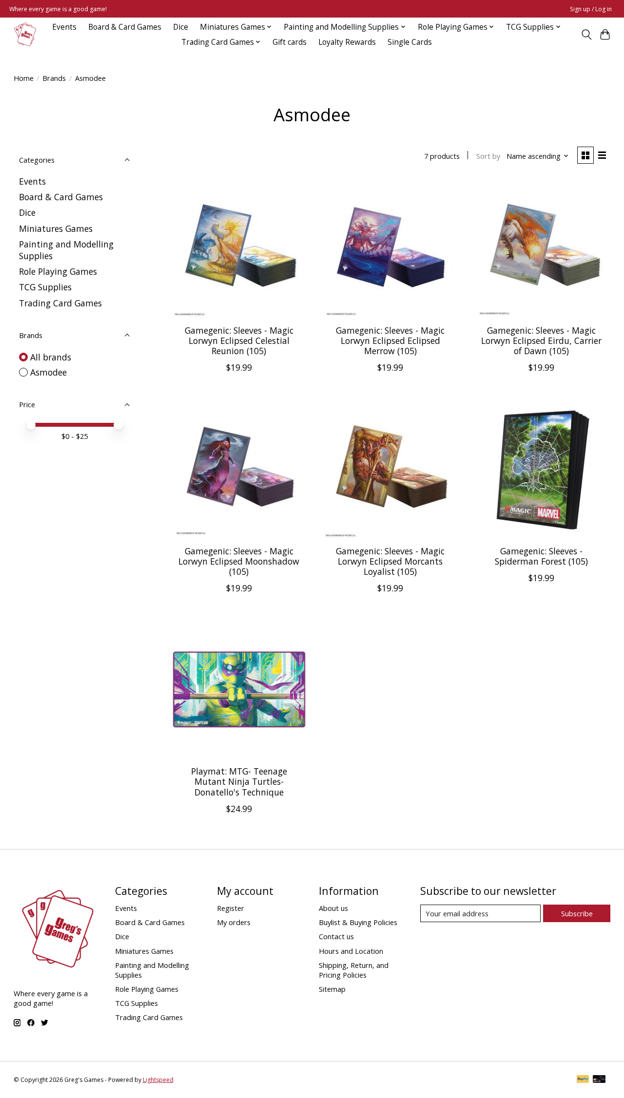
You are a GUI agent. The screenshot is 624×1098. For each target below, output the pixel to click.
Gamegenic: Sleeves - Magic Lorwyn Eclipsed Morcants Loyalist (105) (390, 561)
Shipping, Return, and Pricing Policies (354, 970)
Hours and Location (351, 951)
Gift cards (290, 42)
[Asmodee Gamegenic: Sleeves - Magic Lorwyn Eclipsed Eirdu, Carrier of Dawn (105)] (542, 249)
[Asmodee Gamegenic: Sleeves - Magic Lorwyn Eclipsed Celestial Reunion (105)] (239, 249)
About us (333, 908)
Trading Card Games (60, 303)
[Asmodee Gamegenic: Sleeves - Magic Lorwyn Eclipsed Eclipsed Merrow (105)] (390, 249)
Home (24, 78)
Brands (54, 78)
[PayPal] (583, 1080)
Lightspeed (158, 1080)
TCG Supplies (45, 287)
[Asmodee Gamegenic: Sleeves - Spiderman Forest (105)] (542, 469)
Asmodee (48, 372)
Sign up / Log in (591, 9)
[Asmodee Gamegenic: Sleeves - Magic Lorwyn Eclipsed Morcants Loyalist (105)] (390, 469)
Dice (180, 27)
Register (230, 908)
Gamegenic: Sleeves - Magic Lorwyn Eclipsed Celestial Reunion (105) (239, 340)
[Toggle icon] (586, 34)
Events (64, 27)
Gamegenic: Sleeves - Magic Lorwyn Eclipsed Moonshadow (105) (238, 561)
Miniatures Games (56, 228)
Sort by (488, 156)
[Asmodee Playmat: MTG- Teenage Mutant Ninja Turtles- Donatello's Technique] (239, 689)
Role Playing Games (58, 271)
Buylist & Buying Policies (358, 922)
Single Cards (410, 42)
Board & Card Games (124, 27)
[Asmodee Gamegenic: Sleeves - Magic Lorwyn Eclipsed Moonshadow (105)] (239, 469)
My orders (234, 922)
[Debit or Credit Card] (599, 1080)
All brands (50, 357)
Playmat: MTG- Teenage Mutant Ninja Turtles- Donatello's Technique (239, 781)
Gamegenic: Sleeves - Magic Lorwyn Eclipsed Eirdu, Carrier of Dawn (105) (541, 340)
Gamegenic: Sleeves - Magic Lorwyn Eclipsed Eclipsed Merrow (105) (390, 340)
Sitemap (332, 989)
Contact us (336, 936)
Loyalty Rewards (347, 42)
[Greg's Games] (25, 34)
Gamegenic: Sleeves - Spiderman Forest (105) (541, 556)
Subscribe (577, 913)
